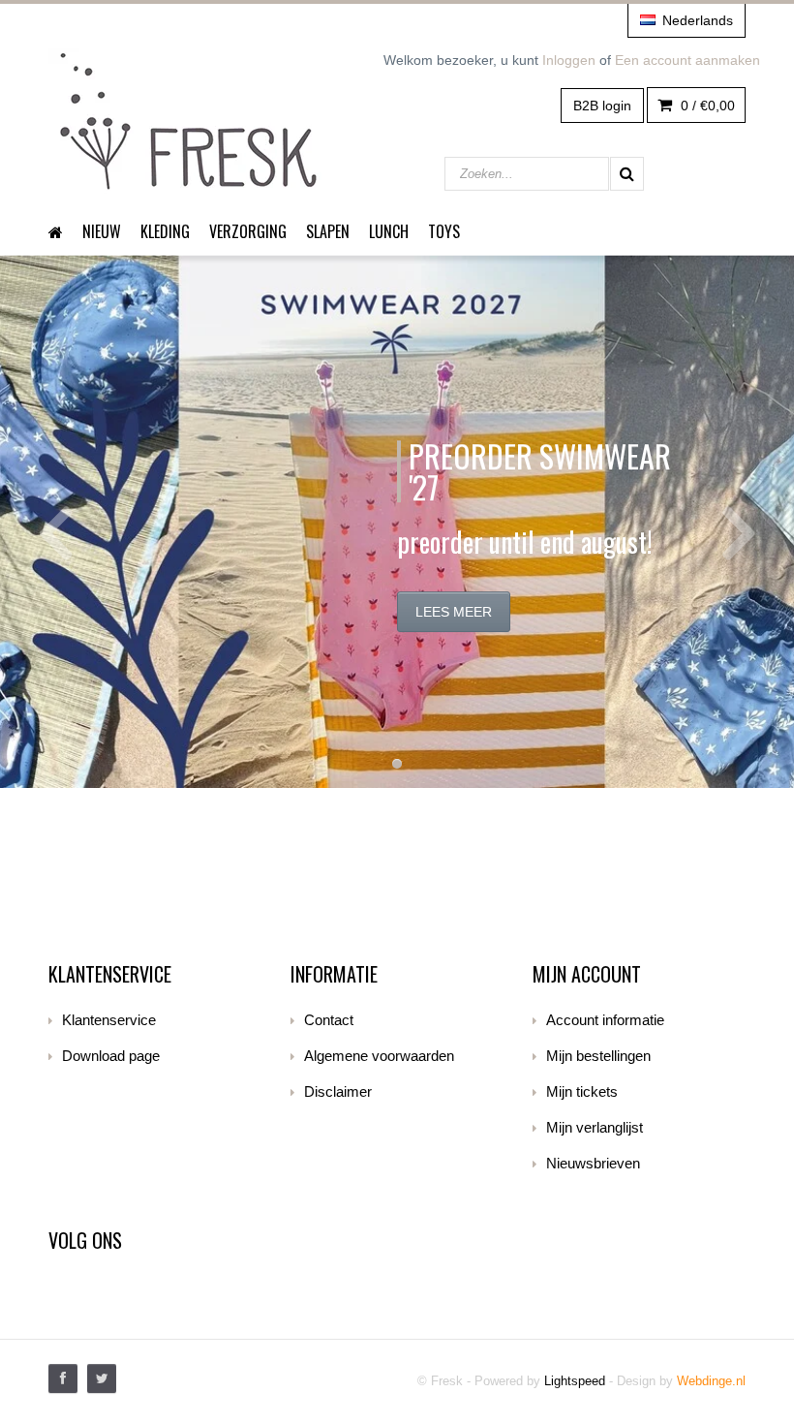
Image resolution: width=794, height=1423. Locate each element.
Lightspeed (574, 1381)
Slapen (328, 231)
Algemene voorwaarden (379, 1055)
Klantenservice (109, 1020)
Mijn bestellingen (598, 1055)
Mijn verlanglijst (594, 1127)
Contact (328, 1020)
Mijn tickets (582, 1091)
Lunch (389, 231)
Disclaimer (338, 1091)
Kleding (165, 231)
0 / (706, 105)
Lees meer (453, 612)
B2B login (602, 105)
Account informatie (605, 1020)
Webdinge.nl (711, 1381)
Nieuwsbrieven (593, 1163)
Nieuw (101, 231)
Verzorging (248, 231)
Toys (444, 231)
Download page (111, 1055)
